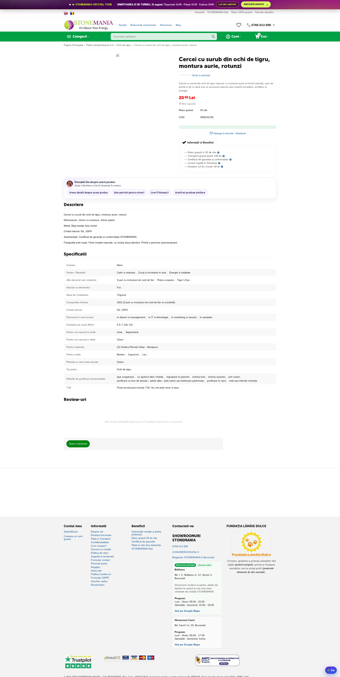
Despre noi (97, 531)
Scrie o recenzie (201, 75)
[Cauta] (213, 36)
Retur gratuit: (186, 110)
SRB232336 (207, 117)
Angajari (95, 567)
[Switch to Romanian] (72, 13)
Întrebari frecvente (101, 535)
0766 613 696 (261, 25)
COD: (182, 117)
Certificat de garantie (143, 541)
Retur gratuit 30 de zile (144, 538)
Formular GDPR (100, 577)
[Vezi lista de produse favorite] (239, 27)
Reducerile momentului (143, 25)
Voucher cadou (99, 581)
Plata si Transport (100, 538)
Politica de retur (99, 552)
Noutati (123, 25)
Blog (178, 25)
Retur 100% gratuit (241, 12)
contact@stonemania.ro (185, 551)
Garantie (200, 12)
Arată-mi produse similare (190, 192)
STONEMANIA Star (218, 12)
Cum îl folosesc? (160, 192)
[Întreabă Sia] (331, 670)
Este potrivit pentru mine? (129, 192)
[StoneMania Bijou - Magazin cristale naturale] (88, 24)
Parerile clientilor (264, 12)
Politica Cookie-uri (101, 574)
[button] (241, 133)
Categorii (80, 36)
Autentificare (71, 531)
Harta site (96, 570)
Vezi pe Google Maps (187, 610)
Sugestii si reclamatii (102, 556)
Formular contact (100, 560)
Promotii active (99, 563)
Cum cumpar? (99, 545)
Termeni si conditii (101, 549)
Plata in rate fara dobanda (146, 545)
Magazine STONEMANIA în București (193, 557)
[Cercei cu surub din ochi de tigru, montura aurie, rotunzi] (118, 55)
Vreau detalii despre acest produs (88, 192)
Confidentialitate (100, 542)
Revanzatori (97, 584)
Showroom (166, 25)
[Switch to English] (66, 13)
